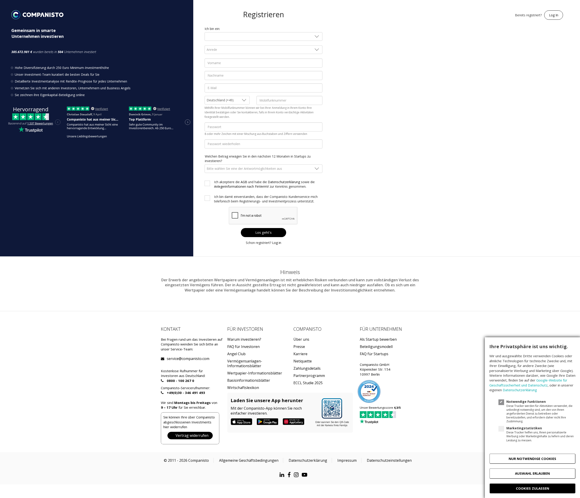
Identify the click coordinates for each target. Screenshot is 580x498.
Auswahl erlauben (532, 473)
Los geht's (263, 232)
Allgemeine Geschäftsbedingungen (248, 460)
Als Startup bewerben (378, 339)
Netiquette (302, 361)
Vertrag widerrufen (192, 435)
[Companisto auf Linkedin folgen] (283, 474)
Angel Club (236, 354)
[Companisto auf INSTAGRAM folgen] (297, 474)
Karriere (300, 354)
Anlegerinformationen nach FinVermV (241, 186)
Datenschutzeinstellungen (389, 460)
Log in (276, 242)
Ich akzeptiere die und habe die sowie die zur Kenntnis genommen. (264, 184)
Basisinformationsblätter (248, 380)
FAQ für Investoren (243, 346)
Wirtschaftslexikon (243, 387)
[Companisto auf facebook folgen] (290, 474)
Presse (299, 346)
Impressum (347, 460)
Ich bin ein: (212, 29)
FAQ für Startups (374, 354)
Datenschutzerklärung (284, 182)
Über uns (301, 339)
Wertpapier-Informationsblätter (254, 373)
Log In (553, 15)
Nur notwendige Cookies (532, 458)
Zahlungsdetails (307, 368)
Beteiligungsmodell (376, 346)
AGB (244, 182)
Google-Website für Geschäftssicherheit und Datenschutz (528, 382)
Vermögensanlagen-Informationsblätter (244, 363)
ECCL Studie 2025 (308, 383)
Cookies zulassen (532, 488)
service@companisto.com (172, 358)
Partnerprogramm (309, 375)
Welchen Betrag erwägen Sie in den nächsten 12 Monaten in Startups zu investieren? (258, 158)
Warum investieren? (244, 339)
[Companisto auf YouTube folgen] (305, 474)
